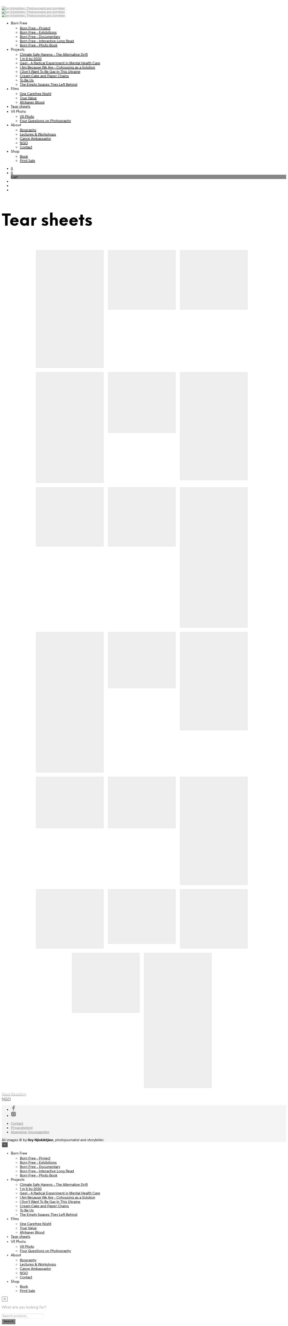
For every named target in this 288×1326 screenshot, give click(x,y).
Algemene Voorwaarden (30, 1132)
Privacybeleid (22, 1127)
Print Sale (27, 160)
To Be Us (27, 80)
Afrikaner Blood (32, 102)
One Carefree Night (35, 93)
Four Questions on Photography (45, 120)
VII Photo (27, 116)
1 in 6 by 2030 (31, 58)
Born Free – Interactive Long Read (47, 41)
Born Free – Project (35, 28)
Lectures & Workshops (38, 134)
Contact (26, 147)
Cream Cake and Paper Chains (44, 75)
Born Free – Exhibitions (38, 32)
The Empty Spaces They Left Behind (48, 84)
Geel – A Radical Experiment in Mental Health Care (60, 63)
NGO (24, 142)
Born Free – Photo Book (38, 45)
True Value (28, 98)
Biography (28, 130)
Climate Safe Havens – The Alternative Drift (54, 54)
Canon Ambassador (35, 138)
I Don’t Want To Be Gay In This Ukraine (50, 71)
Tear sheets (20, 107)
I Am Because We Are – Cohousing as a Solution (57, 67)
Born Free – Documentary (40, 36)
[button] (12, 168)
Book (24, 156)
